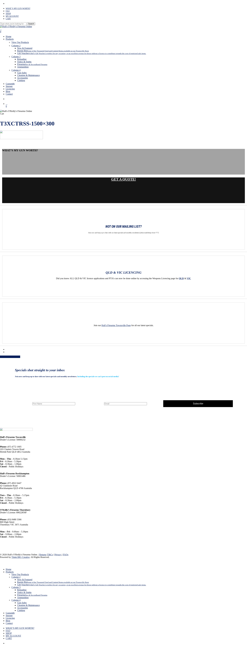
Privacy (58, 554)
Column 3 (15, 587)
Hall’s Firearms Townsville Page (116, 325)
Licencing (10, 618)
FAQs (65, 554)
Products (10, 572)
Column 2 (15, 577)
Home (8, 569)
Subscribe (198, 403)
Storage (9, 615)
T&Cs (50, 554)
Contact (9, 623)
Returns (42, 554)
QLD (181, 278)
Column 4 (15, 600)
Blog (8, 620)
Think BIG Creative (20, 557)
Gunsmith (10, 613)
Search (31, 24)
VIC (189, 278)
